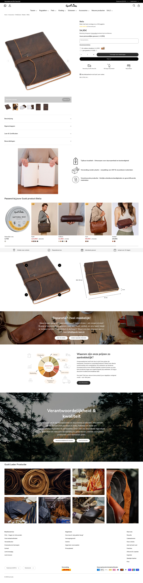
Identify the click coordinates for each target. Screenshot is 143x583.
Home (5, 14)
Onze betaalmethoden (10, 538)
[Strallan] (125, 219)
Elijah (32, 237)
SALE (109, 10)
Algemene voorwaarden (72, 545)
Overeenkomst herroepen (11, 545)
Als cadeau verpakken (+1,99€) (90, 48)
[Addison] (71, 219)
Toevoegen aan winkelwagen (117, 54)
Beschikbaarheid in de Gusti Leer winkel (92, 74)
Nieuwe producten (98, 10)
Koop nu (109, 59)
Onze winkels (130, 542)
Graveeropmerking (85, 45)
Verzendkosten (8, 542)
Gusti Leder (10, 577)
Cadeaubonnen (131, 538)
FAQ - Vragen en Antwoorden (13, 535)
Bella (28, 14)
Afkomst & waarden (133, 552)
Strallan (114, 237)
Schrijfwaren (18, 14)
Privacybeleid (69, 548)
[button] (5, 5)
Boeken (24, 14)
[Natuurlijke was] (17, 219)
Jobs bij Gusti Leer (132, 545)
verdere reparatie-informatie (78, 338)
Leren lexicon (8, 555)
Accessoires (83, 10)
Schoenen (71, 10)
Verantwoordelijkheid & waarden (64, 443)
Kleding (61, 10)
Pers (128, 562)
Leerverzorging (8, 552)
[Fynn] (98, 219)
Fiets (52, 10)
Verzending (94, 33)
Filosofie (129, 535)
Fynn (86, 237)
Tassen (32, 10)
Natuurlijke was (8, 237)
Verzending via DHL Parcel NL (12, 1)
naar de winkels (61, 338)
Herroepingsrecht (70, 538)
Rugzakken (43, 10)
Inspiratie (129, 555)
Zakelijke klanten (131, 558)
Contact (6, 548)
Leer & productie (83, 443)
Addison (60, 237)
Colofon (67, 542)
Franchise (129, 548)
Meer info (66, 99)
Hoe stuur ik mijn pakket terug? (74, 535)
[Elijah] (44, 219)
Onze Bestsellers (83, 383)
